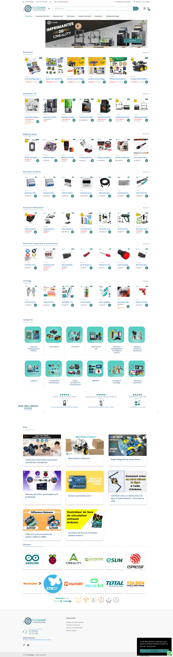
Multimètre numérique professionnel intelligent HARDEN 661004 (68, 157)
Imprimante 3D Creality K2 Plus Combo (86, 117)
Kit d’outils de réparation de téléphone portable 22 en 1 (86, 229)
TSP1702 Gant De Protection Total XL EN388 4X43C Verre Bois (31, 302)
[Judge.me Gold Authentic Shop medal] (78, 600)
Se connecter (146, 2)
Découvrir (132, 42)
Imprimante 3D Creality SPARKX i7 (141, 117)
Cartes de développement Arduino (34, 349)
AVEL (81, 190)
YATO (98, 155)
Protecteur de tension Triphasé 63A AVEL (86, 193)
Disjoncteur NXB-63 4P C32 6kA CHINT (49, 193)
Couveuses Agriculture (137, 382)
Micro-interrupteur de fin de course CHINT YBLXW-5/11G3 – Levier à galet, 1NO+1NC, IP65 (142, 265)
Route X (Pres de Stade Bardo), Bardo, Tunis (38, 640)
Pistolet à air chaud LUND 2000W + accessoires (123, 229)
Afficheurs (96, 381)
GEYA (63, 190)
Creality (81, 114)
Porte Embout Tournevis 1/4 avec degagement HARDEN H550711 (141, 157)
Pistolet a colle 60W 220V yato (142, 302)
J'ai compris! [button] (154, 651)
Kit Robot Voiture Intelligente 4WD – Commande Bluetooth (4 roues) (76, 79)
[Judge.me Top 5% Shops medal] (109, 600)
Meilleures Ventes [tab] (30, 134)
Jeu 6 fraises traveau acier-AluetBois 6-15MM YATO (123, 302)
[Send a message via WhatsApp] (169, 653)
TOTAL (137, 190)
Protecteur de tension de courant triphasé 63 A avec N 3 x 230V (49, 265)
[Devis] (144, 8)
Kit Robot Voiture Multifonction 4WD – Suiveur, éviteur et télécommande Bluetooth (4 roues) (139, 79)
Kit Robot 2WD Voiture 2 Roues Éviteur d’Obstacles (118, 79)
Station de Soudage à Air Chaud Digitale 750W (31, 229)
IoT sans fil (75, 347)
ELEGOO (45, 114)
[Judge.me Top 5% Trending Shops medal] (116, 600)
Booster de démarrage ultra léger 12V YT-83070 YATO (123, 157)
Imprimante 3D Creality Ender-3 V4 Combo (123, 117)
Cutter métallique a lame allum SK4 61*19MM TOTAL (105, 302)
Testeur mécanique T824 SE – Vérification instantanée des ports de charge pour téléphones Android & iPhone (32, 157)
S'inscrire (138, 2)
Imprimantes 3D (96, 348)
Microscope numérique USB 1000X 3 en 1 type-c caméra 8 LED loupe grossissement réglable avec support (142, 229)
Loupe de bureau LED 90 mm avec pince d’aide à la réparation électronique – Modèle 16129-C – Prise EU (49, 229)
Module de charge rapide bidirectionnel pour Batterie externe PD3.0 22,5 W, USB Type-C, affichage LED (50, 157)
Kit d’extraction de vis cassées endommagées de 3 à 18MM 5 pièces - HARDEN (86, 157)
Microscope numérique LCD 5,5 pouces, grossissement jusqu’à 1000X (68, 229)
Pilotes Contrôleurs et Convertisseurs (75, 383)
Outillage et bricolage (116, 382)
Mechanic (27, 155)
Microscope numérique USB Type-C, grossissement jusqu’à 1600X (105, 229)
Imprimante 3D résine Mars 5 (68, 117)
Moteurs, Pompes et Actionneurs (137, 349)
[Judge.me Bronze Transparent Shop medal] (101, 600)
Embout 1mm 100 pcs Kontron (105, 265)
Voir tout (145, 94)
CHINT (26, 190)
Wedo (47, 76)
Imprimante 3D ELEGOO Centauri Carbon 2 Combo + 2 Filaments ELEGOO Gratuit (104, 117)
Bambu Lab (27, 114)
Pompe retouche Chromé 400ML (86, 302)
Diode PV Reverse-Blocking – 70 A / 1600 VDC (68, 193)
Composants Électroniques (54, 382)
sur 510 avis (28, 410)
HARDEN (63, 155)
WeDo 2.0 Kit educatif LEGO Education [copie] (55, 79)
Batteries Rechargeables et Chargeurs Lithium (116, 350)
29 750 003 (33, 631)
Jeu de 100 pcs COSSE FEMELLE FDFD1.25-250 (86, 265)
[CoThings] (34, 8)
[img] (28, 408)
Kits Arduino (54, 347)
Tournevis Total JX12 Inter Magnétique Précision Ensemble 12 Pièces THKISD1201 (49, 302)
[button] (140, 34)
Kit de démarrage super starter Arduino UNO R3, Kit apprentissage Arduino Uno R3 (33, 79)
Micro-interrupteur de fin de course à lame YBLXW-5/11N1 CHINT (68, 265)
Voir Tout (145, 52)
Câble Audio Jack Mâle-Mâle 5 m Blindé (105, 193)
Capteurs (33, 381)
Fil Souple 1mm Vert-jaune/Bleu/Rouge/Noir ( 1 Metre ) (31, 265)
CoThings (69, 76)
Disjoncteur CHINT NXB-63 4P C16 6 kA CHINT (31, 193)
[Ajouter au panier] (40, 82)
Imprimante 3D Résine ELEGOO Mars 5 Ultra (50, 117)
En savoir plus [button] (151, 646)
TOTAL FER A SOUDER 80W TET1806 (142, 193)
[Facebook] (24, 645)
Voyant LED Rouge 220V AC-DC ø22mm (123, 265)
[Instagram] (28, 645)
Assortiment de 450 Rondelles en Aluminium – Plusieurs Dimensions (123, 193)
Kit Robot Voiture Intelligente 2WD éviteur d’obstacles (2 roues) (97, 79)
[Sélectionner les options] (35, 267)
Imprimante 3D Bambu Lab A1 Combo (32, 117)
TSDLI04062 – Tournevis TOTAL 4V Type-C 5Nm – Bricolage (68, 302)
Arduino (27, 76)
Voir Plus (145, 281)
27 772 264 (33, 633)
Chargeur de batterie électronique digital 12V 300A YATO (104, 157)
